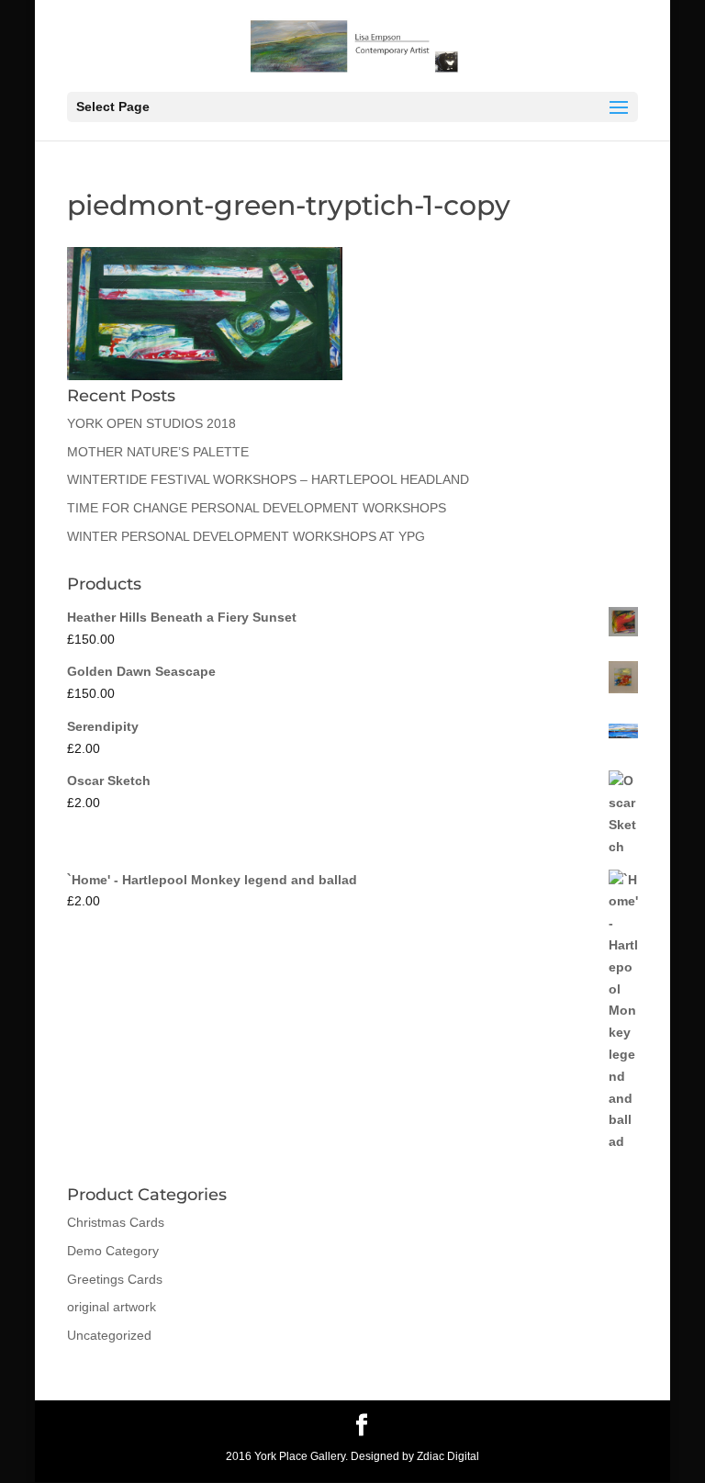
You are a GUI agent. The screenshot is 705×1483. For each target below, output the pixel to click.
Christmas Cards (115, 1222)
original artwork (111, 1306)
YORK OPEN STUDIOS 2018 (151, 423)
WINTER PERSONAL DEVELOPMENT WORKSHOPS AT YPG (246, 536)
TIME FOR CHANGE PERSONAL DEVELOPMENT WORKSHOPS (256, 507)
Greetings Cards (114, 1279)
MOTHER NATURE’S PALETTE (158, 451)
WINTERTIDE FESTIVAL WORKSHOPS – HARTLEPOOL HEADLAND (268, 479)
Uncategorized (109, 1335)
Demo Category (113, 1250)
